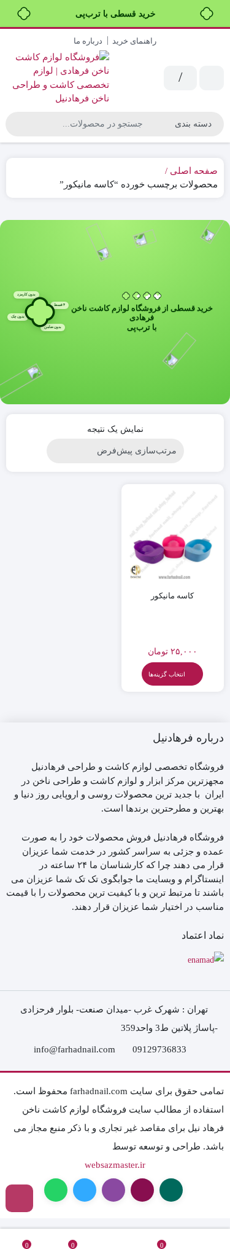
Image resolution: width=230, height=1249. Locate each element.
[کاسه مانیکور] (173, 535)
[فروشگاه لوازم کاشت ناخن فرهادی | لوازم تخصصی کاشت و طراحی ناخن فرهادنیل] (57, 78)
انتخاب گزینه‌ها (166, 674)
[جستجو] (17, 124)
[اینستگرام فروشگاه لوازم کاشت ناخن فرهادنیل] (19, 1198)
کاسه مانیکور (172, 595)
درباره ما (88, 40)
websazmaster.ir (115, 1165)
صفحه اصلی (194, 171)
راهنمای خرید (134, 40)
